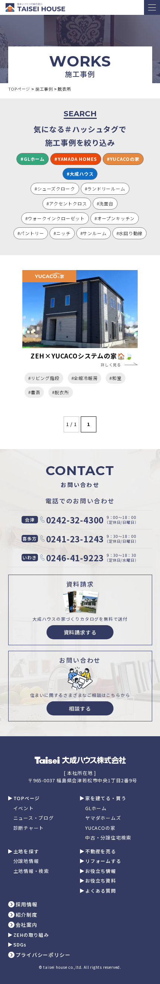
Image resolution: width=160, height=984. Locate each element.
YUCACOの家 (100, 828)
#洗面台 (105, 203)
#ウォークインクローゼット (55, 218)
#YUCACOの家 (123, 159)
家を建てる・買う (105, 798)
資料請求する (80, 632)
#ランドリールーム (105, 188)
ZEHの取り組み (31, 935)
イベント (23, 808)
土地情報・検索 (31, 871)
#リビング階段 (44, 378)
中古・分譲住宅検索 (108, 838)
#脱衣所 (60, 392)
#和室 (115, 378)
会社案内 (27, 925)
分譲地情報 (26, 861)
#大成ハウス (80, 174)
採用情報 (27, 904)
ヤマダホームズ (103, 818)
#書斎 (34, 392)
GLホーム (96, 808)
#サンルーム (93, 233)
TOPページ (26, 798)
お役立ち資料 (100, 881)
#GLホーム (32, 159)
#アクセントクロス (67, 203)
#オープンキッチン (115, 218)
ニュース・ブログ (33, 818)
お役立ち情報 (100, 871)
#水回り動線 (129, 233)
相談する (80, 708)
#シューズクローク (55, 188)
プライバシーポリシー (43, 955)
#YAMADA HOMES (75, 159)
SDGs (19, 945)
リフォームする (103, 861)
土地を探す (26, 851)
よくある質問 (100, 891)
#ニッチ (62, 233)
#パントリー (30, 233)
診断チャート (28, 828)
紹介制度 (27, 915)
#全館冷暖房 (84, 378)
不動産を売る (100, 851)
